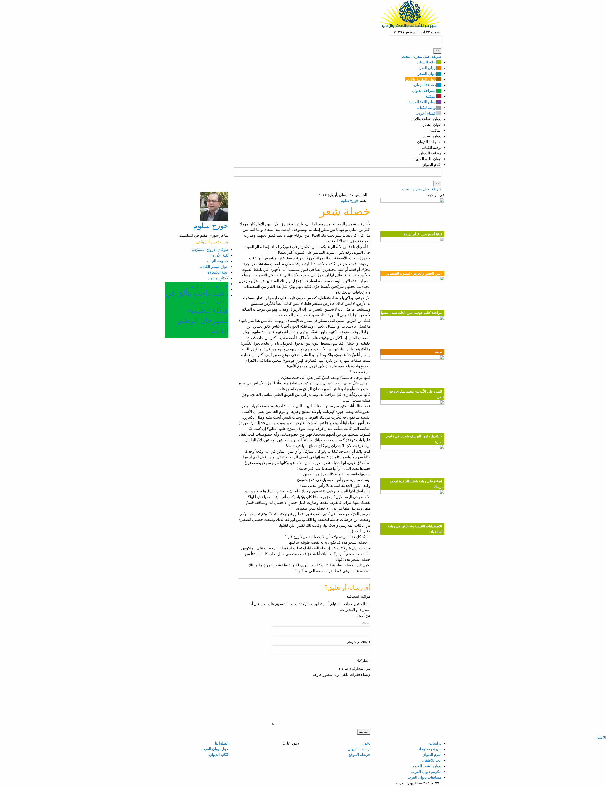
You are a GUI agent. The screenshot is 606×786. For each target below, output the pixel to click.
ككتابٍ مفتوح (218, 278)
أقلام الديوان (426, 62)
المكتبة (430, 96)
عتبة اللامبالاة (218, 272)
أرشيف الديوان (359, 749)
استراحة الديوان (424, 91)
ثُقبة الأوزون (219, 255)
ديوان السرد (427, 68)
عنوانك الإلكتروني (358, 642)
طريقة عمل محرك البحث (421, 56)
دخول (366, 743)
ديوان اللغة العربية (422, 102)
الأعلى (601, 738)
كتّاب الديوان (218, 755)
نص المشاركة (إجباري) (354, 668)
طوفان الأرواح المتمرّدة (210, 250)
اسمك (366, 623)
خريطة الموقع (359, 755)
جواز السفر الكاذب (213, 267)
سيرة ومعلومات (428, 749)
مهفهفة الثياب (217, 261)
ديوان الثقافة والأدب (420, 79)
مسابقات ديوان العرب (424, 777)
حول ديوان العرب (214, 749)
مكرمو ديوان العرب (426, 772)
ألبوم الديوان (431, 755)
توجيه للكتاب (426, 108)
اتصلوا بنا (221, 743)
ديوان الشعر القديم (426, 766)
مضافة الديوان (425, 85)
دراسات (435, 743)
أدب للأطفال (431, 760)
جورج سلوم (350, 201)
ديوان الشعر (427, 74)
